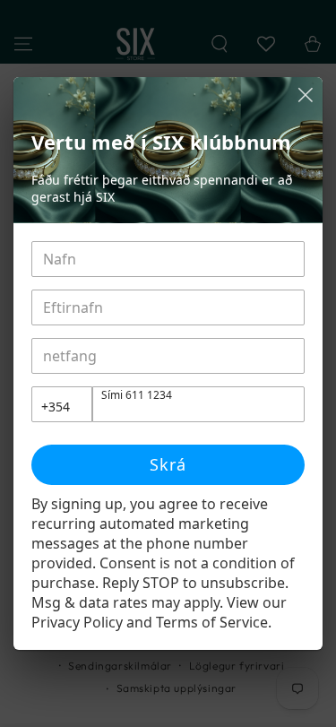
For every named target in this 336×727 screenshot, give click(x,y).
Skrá (168, 464)
